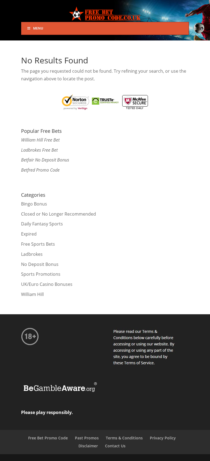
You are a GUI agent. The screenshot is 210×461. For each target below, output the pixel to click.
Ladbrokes (32, 254)
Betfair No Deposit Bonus (45, 160)
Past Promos (87, 438)
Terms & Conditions (124, 438)
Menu (38, 28)
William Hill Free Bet (40, 140)
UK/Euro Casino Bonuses (46, 284)
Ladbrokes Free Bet (39, 150)
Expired (29, 234)
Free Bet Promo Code (48, 438)
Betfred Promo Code (40, 170)
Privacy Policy (163, 438)
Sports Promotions (40, 274)
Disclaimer (88, 445)
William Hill (32, 294)
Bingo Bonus (34, 204)
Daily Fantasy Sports (42, 224)
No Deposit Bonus (40, 264)
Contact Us (115, 445)
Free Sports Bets (38, 244)
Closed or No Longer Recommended (58, 214)
